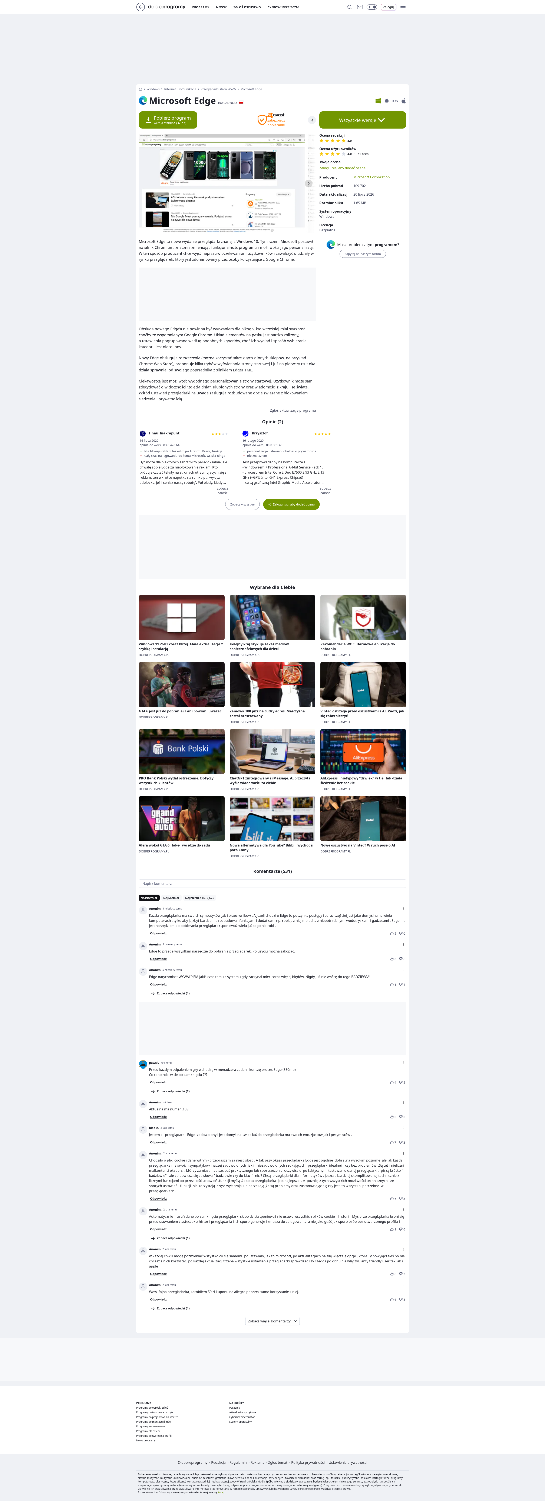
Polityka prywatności (308, 1462)
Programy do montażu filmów (153, 1422)
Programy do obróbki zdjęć (152, 1407)
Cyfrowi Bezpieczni (283, 7)
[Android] (386, 101)
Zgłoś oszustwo (247, 7)
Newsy (221, 7)
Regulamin (238, 1462)
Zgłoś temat (277, 1462)
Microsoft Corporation (371, 177)
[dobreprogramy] (170, 6)
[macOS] (403, 101)
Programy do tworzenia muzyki (154, 1412)
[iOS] (395, 101)
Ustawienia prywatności (348, 1462)
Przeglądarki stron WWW (218, 89)
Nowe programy (145, 1440)
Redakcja (218, 1462)
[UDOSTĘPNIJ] (312, 120)
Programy (200, 7)
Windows (153, 89)
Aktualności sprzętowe (242, 1412)
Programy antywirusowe (150, 1426)
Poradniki (234, 1407)
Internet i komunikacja (180, 89)
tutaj (221, 1492)
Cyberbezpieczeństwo (242, 1417)
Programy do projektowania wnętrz (157, 1417)
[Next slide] (309, 183)
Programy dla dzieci (148, 1431)
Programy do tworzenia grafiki (154, 1436)
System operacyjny (240, 1422)
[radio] (321, 141)
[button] (403, 7)
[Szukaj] (349, 7)
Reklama (257, 1462)
